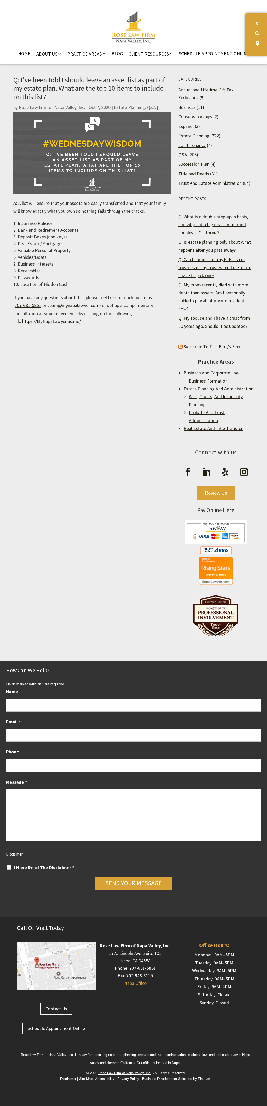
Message (16, 782)
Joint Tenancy (192, 145)
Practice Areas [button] (84, 54)
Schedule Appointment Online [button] (56, 1028)
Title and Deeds (193, 174)
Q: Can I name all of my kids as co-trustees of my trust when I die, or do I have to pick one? (214, 267)
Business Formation (208, 381)
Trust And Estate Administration (210, 183)
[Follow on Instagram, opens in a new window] (244, 472)
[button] (261, 1061)
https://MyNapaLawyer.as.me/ (51, 321)
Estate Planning (129, 107)
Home (24, 54)
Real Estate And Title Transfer (213, 428)
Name (12, 692)
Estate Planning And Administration (218, 389)
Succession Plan (193, 164)
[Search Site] (257, 33)
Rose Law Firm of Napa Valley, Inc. (52, 107)
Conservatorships (195, 117)
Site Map (86, 1079)
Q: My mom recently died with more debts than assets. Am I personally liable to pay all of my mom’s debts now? (213, 296)
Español (186, 126)
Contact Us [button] (56, 1009)
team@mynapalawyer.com (73, 305)
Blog (117, 54)
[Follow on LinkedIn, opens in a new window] (206, 472)
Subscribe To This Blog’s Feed (213, 346)
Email (13, 722)
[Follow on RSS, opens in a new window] (225, 472)
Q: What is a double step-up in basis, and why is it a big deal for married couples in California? (213, 225)
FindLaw (204, 1079)
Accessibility (104, 1079)
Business (187, 107)
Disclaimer (14, 854)
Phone (12, 752)
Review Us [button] (216, 492)
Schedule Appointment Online (214, 54)
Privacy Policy (128, 1079)
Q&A (151, 107)
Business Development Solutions (167, 1079)
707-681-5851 (28, 305)
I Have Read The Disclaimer (44, 867)
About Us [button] (46, 54)
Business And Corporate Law (211, 373)
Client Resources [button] (149, 54)
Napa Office (135, 983)
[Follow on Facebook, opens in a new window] (187, 472)
